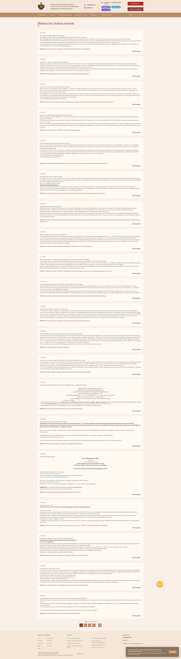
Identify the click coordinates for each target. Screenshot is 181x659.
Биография (54, 246)
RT (122, 600)
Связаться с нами (107, 15)
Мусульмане (109, 102)
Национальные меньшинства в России (94, 193)
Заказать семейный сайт (98, 645)
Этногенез (68, 102)
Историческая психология (85, 163)
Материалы (93, 15)
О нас (39, 638)
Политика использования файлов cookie (47, 653)
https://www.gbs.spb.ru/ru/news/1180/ (50, 157)
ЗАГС (82, 246)
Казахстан (93, 102)
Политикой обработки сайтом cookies (152, 651)
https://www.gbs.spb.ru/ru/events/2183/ (53, 155)
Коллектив (40, 643)
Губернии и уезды (83, 296)
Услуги (52, 15)
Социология (61, 613)
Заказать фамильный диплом (75, 641)
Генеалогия (48, 49)
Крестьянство (104, 219)
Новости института (70, 408)
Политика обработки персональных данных (48, 652)
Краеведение (67, 246)
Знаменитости (87, 49)
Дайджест (60, 49)
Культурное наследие (75, 49)
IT (81, 49)
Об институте (41, 15)
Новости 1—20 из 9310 (90, 621)
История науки (75, 102)
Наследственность (84, 73)
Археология (75, 73)
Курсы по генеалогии (97, 647)
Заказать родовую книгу (73, 643)
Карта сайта (80, 653)
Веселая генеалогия (57, 347)
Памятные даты (75, 246)
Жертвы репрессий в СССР (116, 219)
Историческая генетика (64, 73)
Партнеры (50, 638)
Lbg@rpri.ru (90, 7)
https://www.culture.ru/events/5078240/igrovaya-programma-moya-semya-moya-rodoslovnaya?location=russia (72, 344)
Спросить (105, 7)
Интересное (48, 130)
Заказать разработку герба (99, 638)
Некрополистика (75, 130)
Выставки (54, 49)
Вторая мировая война (70, 296)
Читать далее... (136, 51)
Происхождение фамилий (59, 219)
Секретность (64, 372)
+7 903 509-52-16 (91, 5)
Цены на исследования (65, 15)
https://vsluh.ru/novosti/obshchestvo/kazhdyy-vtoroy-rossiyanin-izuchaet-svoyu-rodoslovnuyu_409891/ (69, 610)
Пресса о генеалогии (51, 408)
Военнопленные (73, 372)
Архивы (66, 49)
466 (100, 625)
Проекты (40, 641)
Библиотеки (96, 163)
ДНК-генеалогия (101, 102)
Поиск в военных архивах (74, 638)
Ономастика (96, 219)
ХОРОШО (172, 652)
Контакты (49, 646)
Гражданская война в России (132, 219)
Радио (39, 648)
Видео (39, 646)
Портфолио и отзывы (81, 15)
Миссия (49, 641)
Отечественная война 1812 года (97, 296)
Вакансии (49, 643)
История (55, 130)
